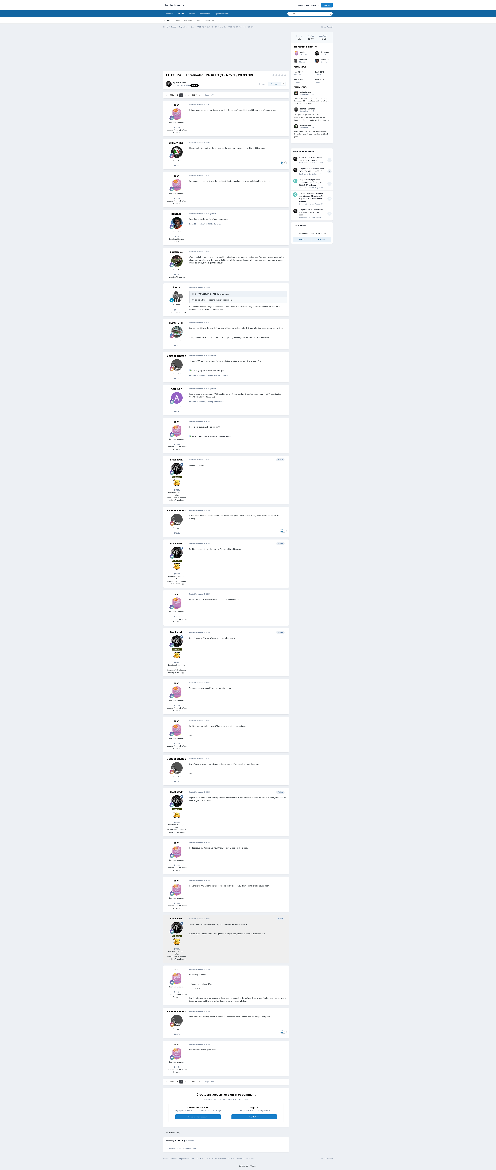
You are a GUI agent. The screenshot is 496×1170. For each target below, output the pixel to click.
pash (176, 105)
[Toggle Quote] (193, 294)
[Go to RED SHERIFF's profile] (177, 332)
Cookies (253, 1166)
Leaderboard (204, 14)
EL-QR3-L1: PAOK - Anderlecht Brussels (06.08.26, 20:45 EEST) (311, 212)
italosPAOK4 (176, 143)
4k (177, 236)
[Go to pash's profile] (177, 114)
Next (194, 95)
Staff (198, 20)
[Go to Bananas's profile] (177, 223)
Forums (167, 20)
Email (303, 239)
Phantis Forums (173, 5)
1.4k (177, 165)
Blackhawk (181, 82)
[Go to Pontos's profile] (177, 296)
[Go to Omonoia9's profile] (295, 181)
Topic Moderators (221, 14)
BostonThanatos (176, 355)
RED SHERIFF (176, 322)
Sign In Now (254, 1117)
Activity (192, 14)
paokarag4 (176, 252)
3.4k (178, 411)
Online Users (210, 20)
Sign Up (327, 5)
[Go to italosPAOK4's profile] (177, 152)
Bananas (176, 213)
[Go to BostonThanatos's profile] (177, 365)
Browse (181, 14)
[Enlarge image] (206, 370)
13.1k (178, 490)
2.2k (178, 378)
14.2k (177, 127)
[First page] (167, 95)
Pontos (176, 287)
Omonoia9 (303, 188)
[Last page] (200, 95)
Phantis (169, 14)
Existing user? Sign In (308, 5)
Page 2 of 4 (210, 95)
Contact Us (243, 1166)
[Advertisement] (210, 50)
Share (262, 84)
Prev (172, 95)
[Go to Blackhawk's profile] (169, 84)
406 (178, 310)
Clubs (177, 20)
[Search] (330, 14)
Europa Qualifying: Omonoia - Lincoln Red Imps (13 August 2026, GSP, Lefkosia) (311, 182)
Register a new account (197, 1117)
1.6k (177, 345)
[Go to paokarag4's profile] (177, 261)
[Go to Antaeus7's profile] (177, 398)
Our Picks (188, 20)
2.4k (178, 274)
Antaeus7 (176, 388)
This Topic (319, 14)
